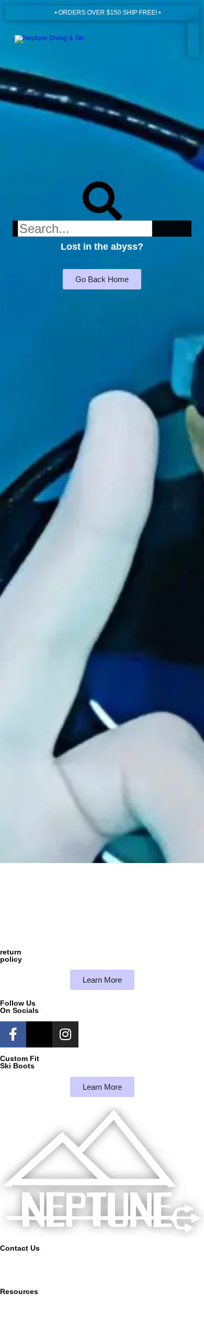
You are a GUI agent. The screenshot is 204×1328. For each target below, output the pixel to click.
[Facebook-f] (13, 1034)
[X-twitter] (39, 1034)
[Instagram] (65, 1034)
